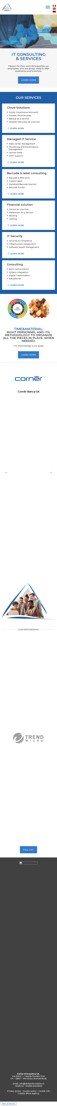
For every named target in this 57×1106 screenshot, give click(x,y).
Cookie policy (29, 1091)
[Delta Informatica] (7, 7)
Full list (28, 849)
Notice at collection (8, 1104)
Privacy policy (14, 1091)
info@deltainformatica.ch (31, 1083)
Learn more (28, 80)
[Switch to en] (54, 9)
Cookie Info (44, 1091)
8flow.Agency (32, 1093)
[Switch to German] (54, 12)
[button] (50, 472)
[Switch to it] (54, 6)
